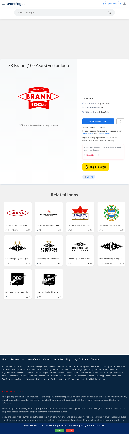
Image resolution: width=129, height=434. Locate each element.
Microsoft (67, 376)
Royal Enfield (91, 379)
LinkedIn (80, 379)
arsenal (102, 379)
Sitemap (95, 359)
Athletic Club (7, 379)
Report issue (91, 155)
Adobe (53, 379)
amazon (38, 372)
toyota (46, 379)
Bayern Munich (8, 372)
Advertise (58, 359)
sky (48, 376)
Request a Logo (112, 4)
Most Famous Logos (26, 366)
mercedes (95, 366)
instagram (84, 366)
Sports (89, 177)
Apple (68, 366)
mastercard (111, 376)
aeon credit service (25, 372)
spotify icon (32, 376)
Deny (70, 430)
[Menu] (3, 3)
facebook (52, 366)
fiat (45, 366)
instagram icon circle (17, 376)
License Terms (33, 359)
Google (39, 366)
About (5, 359)
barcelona (6, 369)
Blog (68, 359)
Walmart (71, 379)
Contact (47, 359)
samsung (47, 369)
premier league (116, 372)
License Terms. (104, 134)
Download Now (99, 121)
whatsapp (100, 376)
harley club (56, 376)
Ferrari (61, 366)
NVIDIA (18, 379)
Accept (59, 430)
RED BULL (121, 366)
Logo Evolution (81, 359)
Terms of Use (87, 134)
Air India (56, 369)
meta (14, 369)
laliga (80, 369)
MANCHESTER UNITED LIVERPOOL (94, 372)
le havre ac (37, 369)
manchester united (86, 376)
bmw (4, 376)
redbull (98, 369)
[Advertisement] (64, 39)
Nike (74, 369)
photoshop (88, 369)
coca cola (62, 379)
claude (75, 366)
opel (120, 376)
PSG (20, 369)
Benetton (66, 369)
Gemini (39, 379)
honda (103, 366)
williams (27, 369)
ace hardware (28, 379)
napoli (45, 372)
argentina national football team (64, 372)
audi (74, 376)
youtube (111, 366)
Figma (105, 369)
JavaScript (114, 369)
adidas (42, 376)
